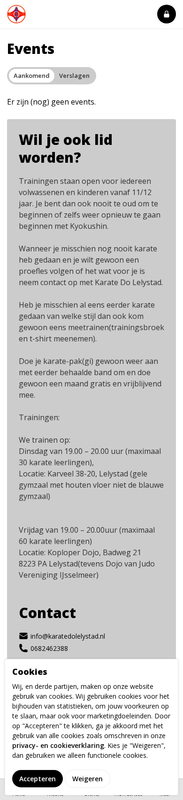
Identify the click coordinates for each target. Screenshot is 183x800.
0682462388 (49, 648)
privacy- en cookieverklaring (58, 745)
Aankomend (32, 75)
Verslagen (74, 75)
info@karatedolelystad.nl (67, 636)
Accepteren (37, 778)
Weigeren (87, 778)
